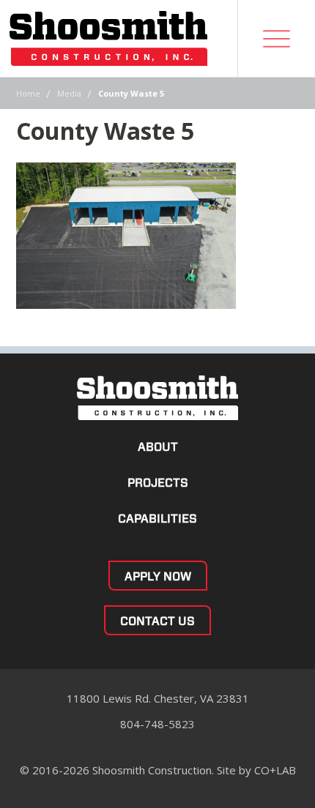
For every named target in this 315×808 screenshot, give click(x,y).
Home (28, 93)
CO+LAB (275, 770)
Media (69, 93)
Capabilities (157, 518)
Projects (157, 483)
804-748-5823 (157, 724)
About (158, 447)
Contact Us (157, 621)
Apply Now (158, 576)
